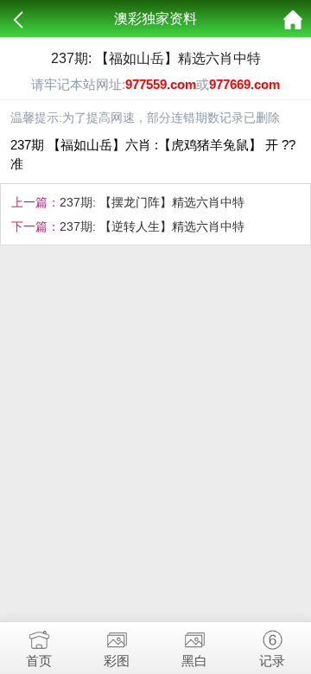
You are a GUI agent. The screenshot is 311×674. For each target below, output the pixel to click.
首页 (39, 660)
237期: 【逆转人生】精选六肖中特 (152, 226)
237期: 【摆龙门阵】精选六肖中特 (152, 202)
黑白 (194, 660)
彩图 (117, 660)
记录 (272, 660)
